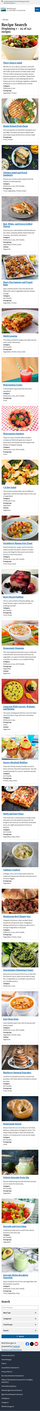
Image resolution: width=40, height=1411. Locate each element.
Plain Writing (5, 1360)
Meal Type (7, 1313)
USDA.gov (4, 1398)
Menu (37, 9)
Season (6, 1330)
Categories (7, 1319)
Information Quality (8, 1386)
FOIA (3, 1364)
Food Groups (7, 1325)
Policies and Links (7, 1355)
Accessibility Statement (9, 1368)
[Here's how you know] (20, 2)
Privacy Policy (6, 1372)
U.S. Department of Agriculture (16, 10)
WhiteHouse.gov (6, 1406)
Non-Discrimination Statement (11, 1376)
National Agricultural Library (11, 1390)
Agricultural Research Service (11, 1394)
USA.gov (4, 1402)
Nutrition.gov (11, 8)
